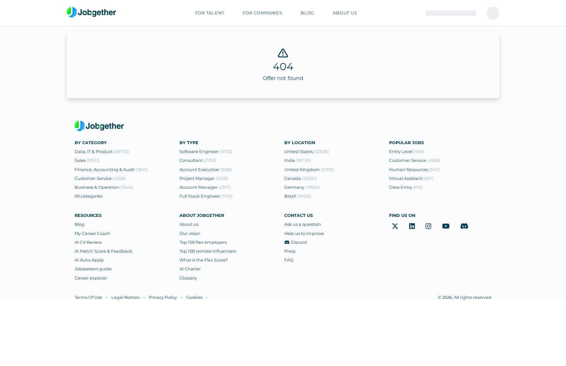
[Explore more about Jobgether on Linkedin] (412, 226)
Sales (87, 160)
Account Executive (205, 169)
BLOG (307, 12)
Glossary (188, 278)
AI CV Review (88, 242)
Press (289, 251)
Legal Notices (125, 297)
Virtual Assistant (411, 178)
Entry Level (406, 151)
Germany (302, 187)
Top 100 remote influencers (207, 251)
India (297, 160)
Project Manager (203, 178)
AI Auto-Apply (89, 260)
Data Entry (406, 187)
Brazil (297, 196)
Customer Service (100, 178)
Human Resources (414, 169)
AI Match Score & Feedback (103, 251)
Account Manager (205, 187)
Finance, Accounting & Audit (111, 169)
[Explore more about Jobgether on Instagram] (428, 226)
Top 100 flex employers (203, 242)
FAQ (288, 260)
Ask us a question (302, 224)
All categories (89, 196)
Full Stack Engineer (206, 196)
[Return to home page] (91, 12)
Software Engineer (205, 151)
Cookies (194, 297)
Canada (300, 178)
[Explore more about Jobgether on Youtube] (446, 226)
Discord (299, 242)
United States (306, 151)
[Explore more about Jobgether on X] (395, 226)
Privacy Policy (163, 297)
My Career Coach (92, 233)
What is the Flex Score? (203, 260)
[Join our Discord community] (464, 226)
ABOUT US (345, 12)
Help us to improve (304, 233)
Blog (80, 224)
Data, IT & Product (102, 151)
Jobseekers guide (93, 268)
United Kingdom (309, 169)
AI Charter (190, 268)
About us (188, 224)
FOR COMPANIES (262, 12)
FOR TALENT (209, 12)
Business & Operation (104, 187)
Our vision (189, 233)
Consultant (197, 160)
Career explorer (91, 278)
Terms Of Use (88, 297)
